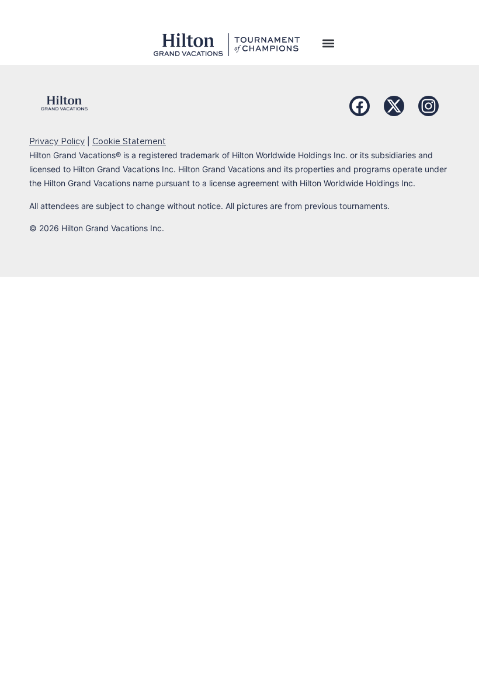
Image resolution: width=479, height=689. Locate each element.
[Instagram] (428, 106)
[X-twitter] (394, 106)
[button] (328, 43)
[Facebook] (359, 106)
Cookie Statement (129, 141)
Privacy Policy (57, 141)
